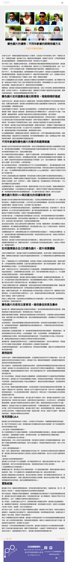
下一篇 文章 (61, 539)
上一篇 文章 (7, 539)
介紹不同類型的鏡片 (34, 48)
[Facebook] (45, 547)
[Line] (50, 547)
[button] (62, 2)
